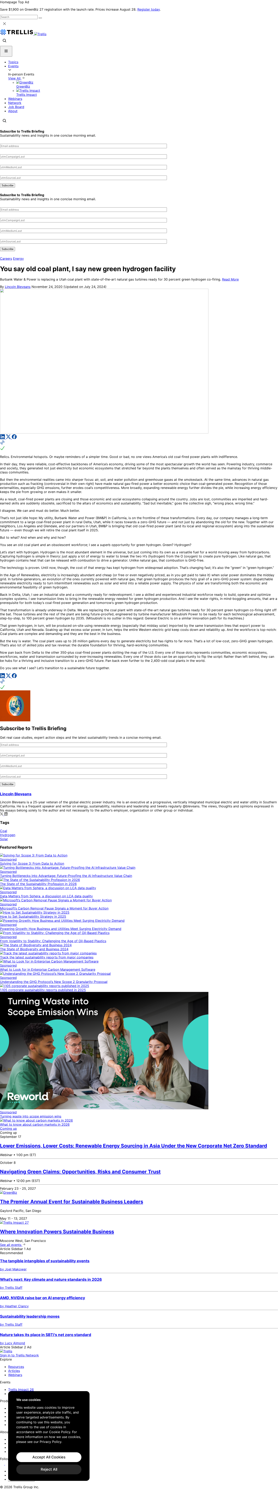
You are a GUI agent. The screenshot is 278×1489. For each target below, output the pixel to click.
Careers (6, 258)
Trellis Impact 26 (21, 1389)
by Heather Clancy (14, 1306)
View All (15, 78)
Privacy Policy (50, 1442)
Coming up (8, 1128)
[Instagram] (7, 1464)
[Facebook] (14, 438)
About (13, 111)
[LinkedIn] (3, 438)
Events (13, 66)
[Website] (139, 445)
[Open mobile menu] (6, 51)
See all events (11, 1245)
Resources (16, 1367)
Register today (148, 9)
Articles (14, 1371)
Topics (13, 62)
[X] (9, 438)
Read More (230, 279)
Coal (3, 831)
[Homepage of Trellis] (6, 1351)
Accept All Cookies (49, 1457)
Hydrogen (7, 835)
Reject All (49, 1469)
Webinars (15, 99)
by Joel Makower (13, 1269)
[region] (49, 1436)
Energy (18, 258)
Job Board (16, 107)
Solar (4, 839)
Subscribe (7, 185)
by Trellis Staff (11, 1288)
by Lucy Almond (12, 1343)
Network (14, 103)
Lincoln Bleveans (18, 287)
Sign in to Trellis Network (19, 1355)
